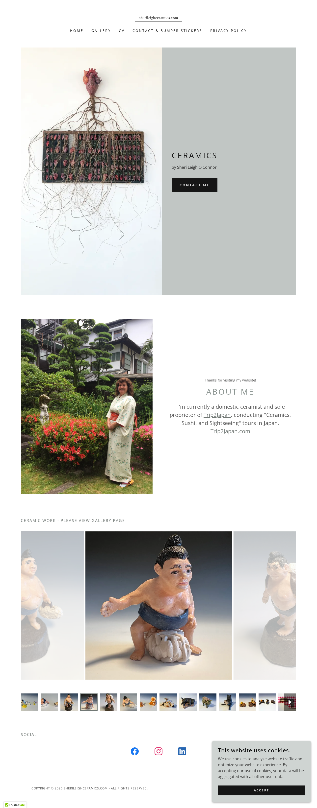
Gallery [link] (101, 30)
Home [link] (76, 30)
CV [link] (122, 30)
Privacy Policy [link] (228, 30)
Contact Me (195, 185)
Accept (261, 790)
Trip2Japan (217, 414)
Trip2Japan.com (230, 431)
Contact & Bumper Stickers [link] (167, 30)
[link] (158, 17)
